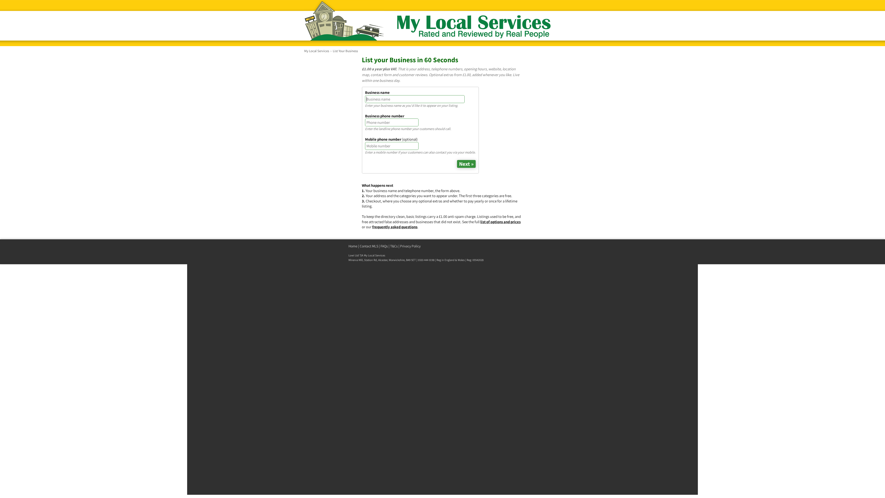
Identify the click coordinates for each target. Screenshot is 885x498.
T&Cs (394, 246)
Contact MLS (369, 246)
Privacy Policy (410, 246)
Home (352, 246)
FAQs (384, 246)
